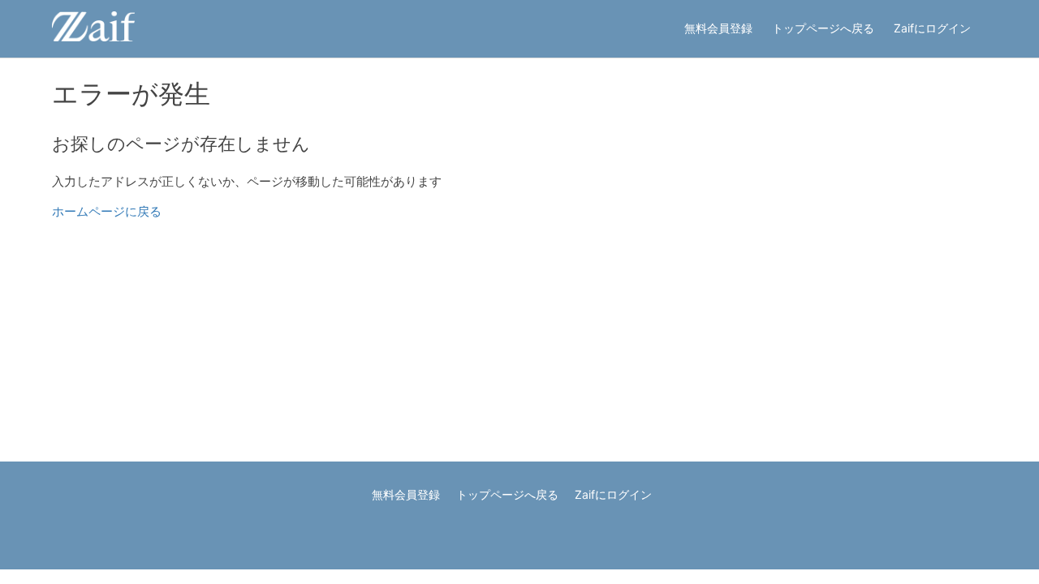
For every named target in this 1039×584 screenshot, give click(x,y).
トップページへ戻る (823, 28)
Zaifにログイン (932, 28)
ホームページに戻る (107, 211)
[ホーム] (93, 37)
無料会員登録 (718, 28)
